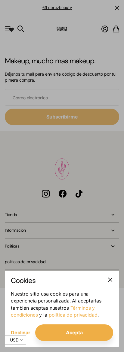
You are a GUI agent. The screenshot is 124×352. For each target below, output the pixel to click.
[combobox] (15, 340)
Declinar (20, 332)
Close (110, 280)
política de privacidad (73, 315)
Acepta (74, 332)
